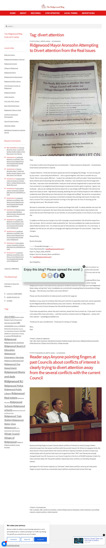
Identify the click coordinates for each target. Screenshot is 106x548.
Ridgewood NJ (13, 381)
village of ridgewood (42, 338)
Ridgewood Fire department (13, 77)
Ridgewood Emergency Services (14, 59)
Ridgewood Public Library (12, 81)
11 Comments (61, 353)
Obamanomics (15, 333)
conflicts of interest (49, 510)
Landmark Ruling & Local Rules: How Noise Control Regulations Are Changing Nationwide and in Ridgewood (15, 161)
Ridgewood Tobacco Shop (12, 110)
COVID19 (22, 326)
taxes (17, 428)
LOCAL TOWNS (70, 13)
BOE (14, 323)
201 (6, 316)
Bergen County (19, 317)
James (48, 41)
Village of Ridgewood (11, 68)
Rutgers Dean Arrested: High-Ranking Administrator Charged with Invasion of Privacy (16, 213)
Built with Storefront (11, 545)
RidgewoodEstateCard (13, 361)
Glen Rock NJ (14, 329)
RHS (20, 336)
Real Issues (76, 341)
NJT (10, 333)
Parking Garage (67, 341)
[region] (27, 533)
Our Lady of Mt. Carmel (11, 101)
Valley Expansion (35, 343)
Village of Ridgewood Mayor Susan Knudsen (13, 444)
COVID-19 (16, 326)
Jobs (20, 331)
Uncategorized (41, 507)
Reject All (27, 539)
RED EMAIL (36, 13)
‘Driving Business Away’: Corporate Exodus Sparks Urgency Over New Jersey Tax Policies (16, 151)
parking (8, 336)
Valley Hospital (52, 512)
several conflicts (41, 512)
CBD (34, 341)
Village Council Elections (49, 343)
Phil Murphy (15, 336)
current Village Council (64, 510)
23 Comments (56, 41)
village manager (63, 343)
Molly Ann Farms (9, 55)
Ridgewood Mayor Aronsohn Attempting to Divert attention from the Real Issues (64, 47)
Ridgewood (10, 339)
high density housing (54, 341)
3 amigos (36, 510)
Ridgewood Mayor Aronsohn (90, 341)
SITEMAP (9, 301)
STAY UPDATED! (52, 13)
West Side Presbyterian (11, 106)
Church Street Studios (11, 121)
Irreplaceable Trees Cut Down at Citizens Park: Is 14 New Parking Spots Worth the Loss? (16, 182)
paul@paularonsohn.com (55, 249)
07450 (11, 316)
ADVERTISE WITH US (13, 297)
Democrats (7, 329)
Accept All (40, 539)
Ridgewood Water (10, 93)
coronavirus (8, 326)
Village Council (12, 433)
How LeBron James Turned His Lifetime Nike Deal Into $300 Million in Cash (16, 192)
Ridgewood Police (10, 73)
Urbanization (7, 431)
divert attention (42, 341)
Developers (76, 510)
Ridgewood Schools (10, 64)
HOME (13, 13)
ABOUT (23, 13)
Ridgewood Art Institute (14, 343)
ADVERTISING (88, 13)
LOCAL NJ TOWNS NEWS (14, 294)
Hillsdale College (9, 126)
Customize (13, 539)
